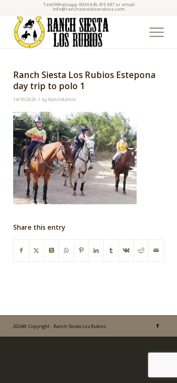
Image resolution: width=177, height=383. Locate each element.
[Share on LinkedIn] (96, 250)
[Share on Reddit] (141, 250)
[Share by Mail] (156, 250)
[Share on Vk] (126, 250)
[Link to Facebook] (157, 326)
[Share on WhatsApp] (66, 250)
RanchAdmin (62, 99)
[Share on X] (36, 250)
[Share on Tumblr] (111, 250)
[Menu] (152, 32)
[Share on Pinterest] (81, 250)
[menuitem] (152, 32)
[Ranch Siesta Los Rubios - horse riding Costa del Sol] (73, 32)
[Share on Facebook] (21, 250)
